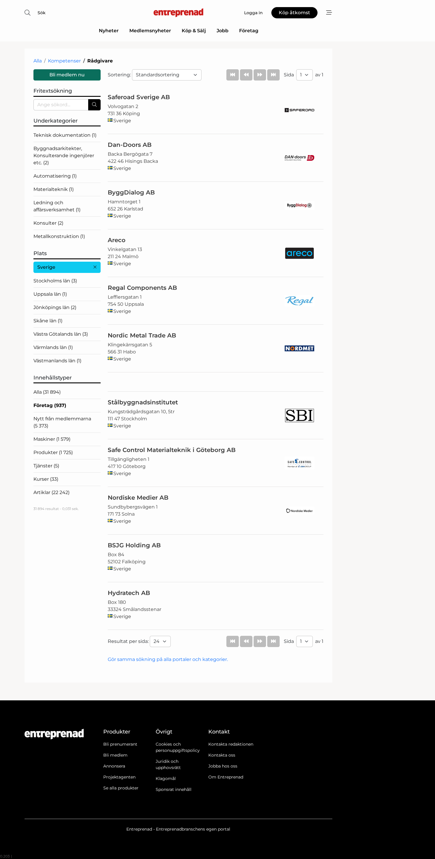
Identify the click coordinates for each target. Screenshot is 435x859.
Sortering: (120, 75)
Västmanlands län (57, 360)
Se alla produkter (120, 788)
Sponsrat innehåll (173, 789)
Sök (42, 12)
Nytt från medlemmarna (62, 422)
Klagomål (166, 778)
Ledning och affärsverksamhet (56, 206)
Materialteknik (53, 189)
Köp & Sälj (194, 30)
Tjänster (46, 466)
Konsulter (48, 223)
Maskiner (51, 439)
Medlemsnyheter (150, 30)
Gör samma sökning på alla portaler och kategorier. (168, 659)
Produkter (53, 452)
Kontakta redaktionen (230, 744)
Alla (37, 61)
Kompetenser (64, 61)
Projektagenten (119, 777)
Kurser (45, 479)
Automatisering (55, 176)
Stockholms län (55, 281)
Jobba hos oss (222, 766)
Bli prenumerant (120, 744)
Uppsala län (50, 294)
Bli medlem (115, 755)
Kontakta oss (221, 755)
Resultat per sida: (129, 641)
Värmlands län (53, 347)
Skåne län (47, 321)
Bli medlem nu (67, 75)
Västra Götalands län (60, 334)
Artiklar (51, 492)
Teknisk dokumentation (64, 135)
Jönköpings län (54, 307)
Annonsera (114, 766)
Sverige (46, 267)
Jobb (222, 30)
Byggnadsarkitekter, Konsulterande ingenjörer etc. (63, 155)
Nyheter (109, 30)
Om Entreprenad (225, 777)
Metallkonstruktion (59, 236)
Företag (248, 30)
